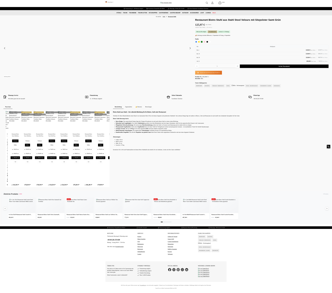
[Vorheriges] (4, 48)
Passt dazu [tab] (8, 106)
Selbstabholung (141, 251)
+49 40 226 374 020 (220, 227)
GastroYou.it (206, 268)
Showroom (140, 246)
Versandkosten (143, 285)
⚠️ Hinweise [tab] (138, 106)
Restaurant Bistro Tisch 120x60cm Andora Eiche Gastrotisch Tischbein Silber (100, 135)
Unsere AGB (171, 239)
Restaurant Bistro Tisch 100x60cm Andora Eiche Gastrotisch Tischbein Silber (27, 135)
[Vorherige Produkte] (5, 208)
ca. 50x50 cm (15, 149)
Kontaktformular (119, 246)
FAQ (138, 241)
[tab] (118, 107)
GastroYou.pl (206, 276)
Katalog (139, 236)
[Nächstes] (190, 48)
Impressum (170, 246)
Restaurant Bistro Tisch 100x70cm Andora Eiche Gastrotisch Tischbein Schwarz (39, 135)
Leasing (139, 254)
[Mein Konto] (212, 2)
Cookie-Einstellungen (173, 241)
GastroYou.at (206, 274)
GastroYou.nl (206, 272)
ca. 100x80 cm (64, 157)
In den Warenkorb (284, 66)
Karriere (170, 251)
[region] (97, 48)
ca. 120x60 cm (88, 157)
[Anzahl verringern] (197, 66)
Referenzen (140, 249)
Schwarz (15, 141)
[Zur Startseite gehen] (166, 5)
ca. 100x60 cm (15, 157)
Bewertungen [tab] (148, 106)
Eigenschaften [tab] (128, 106)
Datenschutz (171, 244)
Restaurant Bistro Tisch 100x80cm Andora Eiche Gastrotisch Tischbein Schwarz (64, 135)
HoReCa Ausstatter (172, 249)
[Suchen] (207, 2)
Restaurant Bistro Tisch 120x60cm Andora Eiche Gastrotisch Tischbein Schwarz (88, 135)
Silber (15, 145)
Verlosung (170, 254)
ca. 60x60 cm (15, 153)
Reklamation (140, 244)
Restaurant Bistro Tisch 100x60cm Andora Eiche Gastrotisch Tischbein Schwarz (15, 135)
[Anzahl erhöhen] (237, 66)
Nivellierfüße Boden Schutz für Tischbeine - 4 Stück (7, 135)
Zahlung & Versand (172, 236)
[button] (328, 146)
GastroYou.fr (206, 270)
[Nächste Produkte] (326, 208)
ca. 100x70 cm (39, 157)
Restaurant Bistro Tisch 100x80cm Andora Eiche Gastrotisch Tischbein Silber (76, 135)
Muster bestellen (141, 239)
